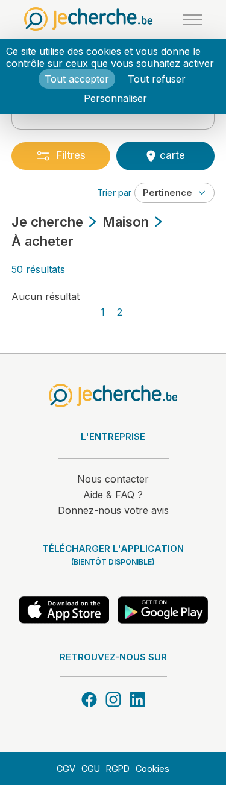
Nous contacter (113, 479)
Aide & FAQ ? (113, 495)
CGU (90, 768)
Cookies (152, 768)
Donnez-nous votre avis (113, 510)
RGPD (118, 768)
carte (171, 155)
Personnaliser (115, 98)
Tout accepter (77, 79)
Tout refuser (157, 79)
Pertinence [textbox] (167, 192)
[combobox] (174, 192)
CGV (66, 768)
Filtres (71, 155)
